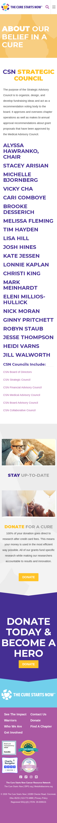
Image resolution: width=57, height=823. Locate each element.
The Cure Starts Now (13, 786)
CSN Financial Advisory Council (22, 387)
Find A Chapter (41, 726)
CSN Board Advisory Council (20, 402)
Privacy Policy (41, 798)
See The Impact (15, 714)
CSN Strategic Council (16, 379)
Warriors (10, 720)
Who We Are (13, 726)
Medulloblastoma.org (43, 786)
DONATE (28, 577)
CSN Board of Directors (17, 371)
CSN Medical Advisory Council (21, 395)
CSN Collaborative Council (19, 410)
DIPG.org (28, 786)
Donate (28, 664)
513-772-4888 (27, 798)
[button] (54, 7)
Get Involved (13, 732)
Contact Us (38, 714)
